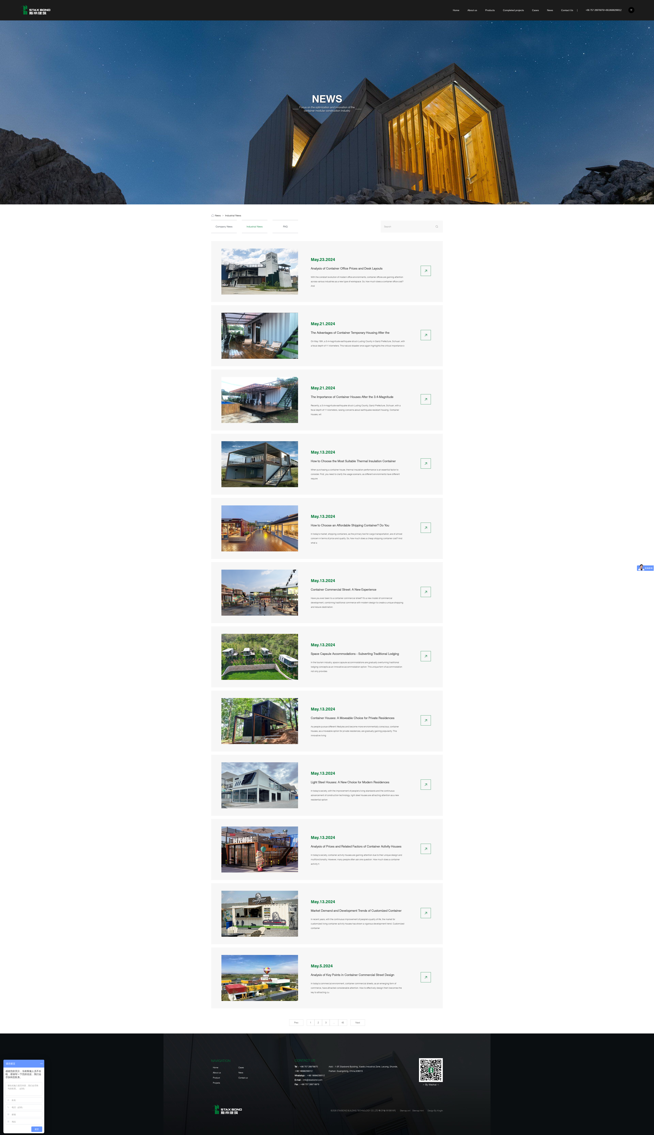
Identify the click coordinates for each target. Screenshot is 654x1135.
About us (472, 10)
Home (456, 10)
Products (490, 10)
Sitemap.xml (405, 1110)
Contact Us (567, 10)
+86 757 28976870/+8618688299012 (603, 10)
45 (342, 1022)
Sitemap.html (418, 1110)
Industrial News (233, 215)
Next (357, 1022)
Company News (224, 226)
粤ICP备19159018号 (387, 1110)
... (334, 1022)
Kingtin (440, 1110)
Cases (535, 10)
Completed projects (513, 10)
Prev (296, 1022)
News (550, 10)
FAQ (285, 226)
